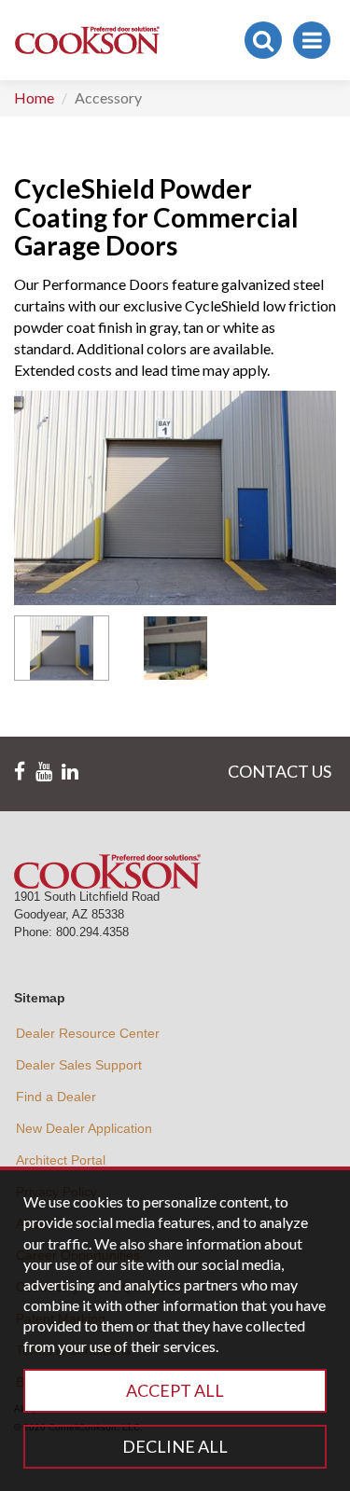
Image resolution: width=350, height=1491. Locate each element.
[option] (61, 648)
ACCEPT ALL (175, 1390)
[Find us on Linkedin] (70, 772)
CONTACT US (279, 771)
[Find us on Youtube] (43, 772)
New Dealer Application (84, 1128)
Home (34, 97)
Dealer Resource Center (88, 1033)
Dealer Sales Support (79, 1064)
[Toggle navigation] (311, 40)
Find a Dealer (56, 1096)
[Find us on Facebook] (19, 772)
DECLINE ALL (175, 1446)
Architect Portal (60, 1160)
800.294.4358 (92, 932)
